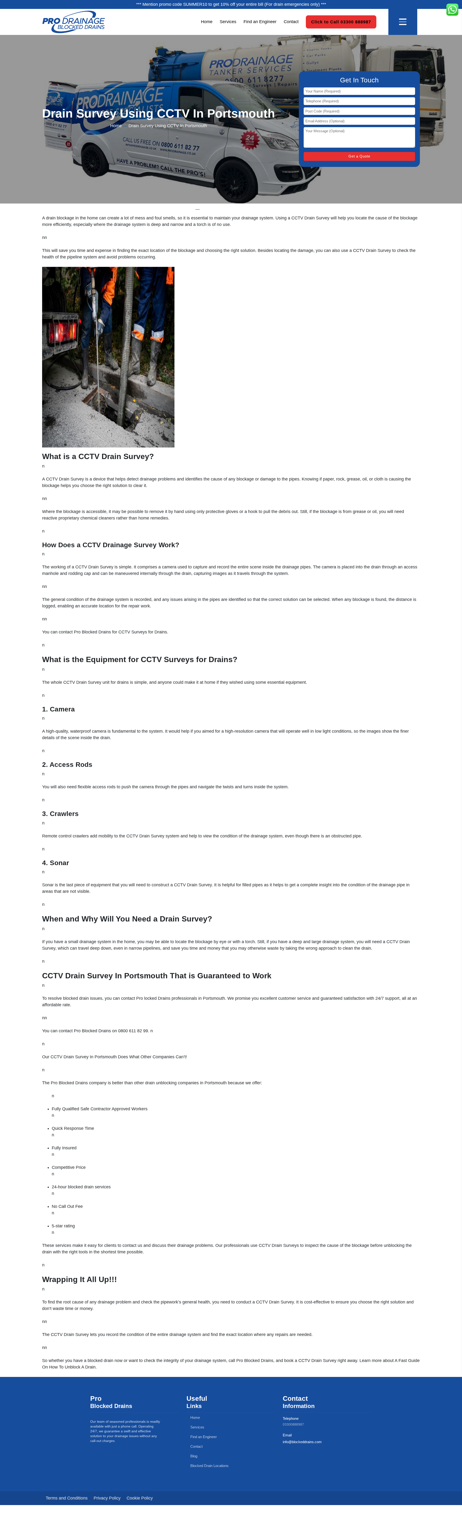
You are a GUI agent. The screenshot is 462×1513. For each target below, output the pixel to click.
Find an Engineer (260, 21)
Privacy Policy (107, 1498)
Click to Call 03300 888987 (341, 21)
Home (206, 21)
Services (228, 21)
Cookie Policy (140, 1498)
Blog (193, 1456)
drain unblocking (161, 1082)
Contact (291, 21)
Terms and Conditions (67, 1498)
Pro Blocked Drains (92, 632)
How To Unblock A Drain (72, 1367)
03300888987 (293, 1424)
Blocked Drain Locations (209, 1466)
